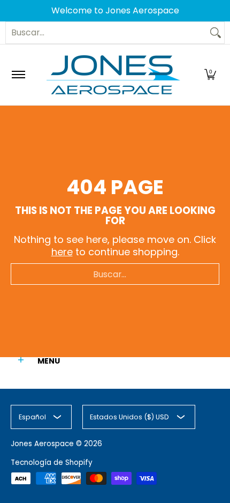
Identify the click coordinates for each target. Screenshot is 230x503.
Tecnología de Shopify (52, 462)
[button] (210, 75)
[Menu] (18, 75)
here (62, 251)
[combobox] (106, 32)
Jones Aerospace (42, 444)
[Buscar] (215, 32)
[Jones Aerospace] (113, 75)
